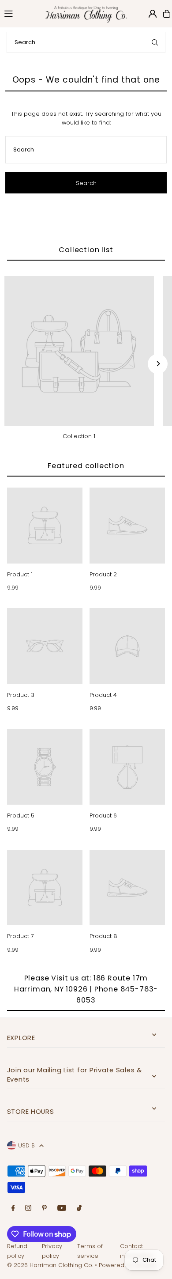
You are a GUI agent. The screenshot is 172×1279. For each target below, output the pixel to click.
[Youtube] (61, 1208)
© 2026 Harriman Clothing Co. (51, 1265)
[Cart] (166, 14)
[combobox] (86, 42)
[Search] (154, 42)
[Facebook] (13, 1208)
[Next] (158, 364)
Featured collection (86, 466)
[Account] (153, 14)
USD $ (26, 1145)
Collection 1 (79, 436)
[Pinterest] (44, 1208)
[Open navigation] (19, 13)
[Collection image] (79, 351)
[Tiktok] (79, 1208)
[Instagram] (28, 1208)
